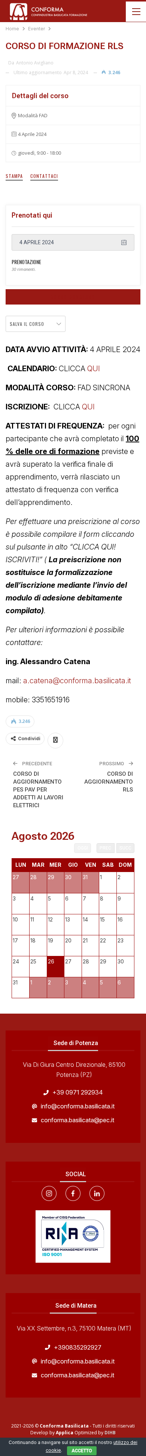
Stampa (14, 176)
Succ (125, 848)
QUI (93, 368)
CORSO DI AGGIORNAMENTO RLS (108, 782)
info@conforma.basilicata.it (78, 1106)
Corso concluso (73, 297)
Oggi (82, 848)
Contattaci (44, 176)
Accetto (82, 1450)
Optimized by (80, 1432)
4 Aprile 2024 (36, 242)
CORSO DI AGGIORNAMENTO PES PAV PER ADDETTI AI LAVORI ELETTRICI (38, 790)
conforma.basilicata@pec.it (77, 1120)
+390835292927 (77, 1347)
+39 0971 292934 (77, 1092)
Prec (105, 848)
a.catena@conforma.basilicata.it (78, 680)
